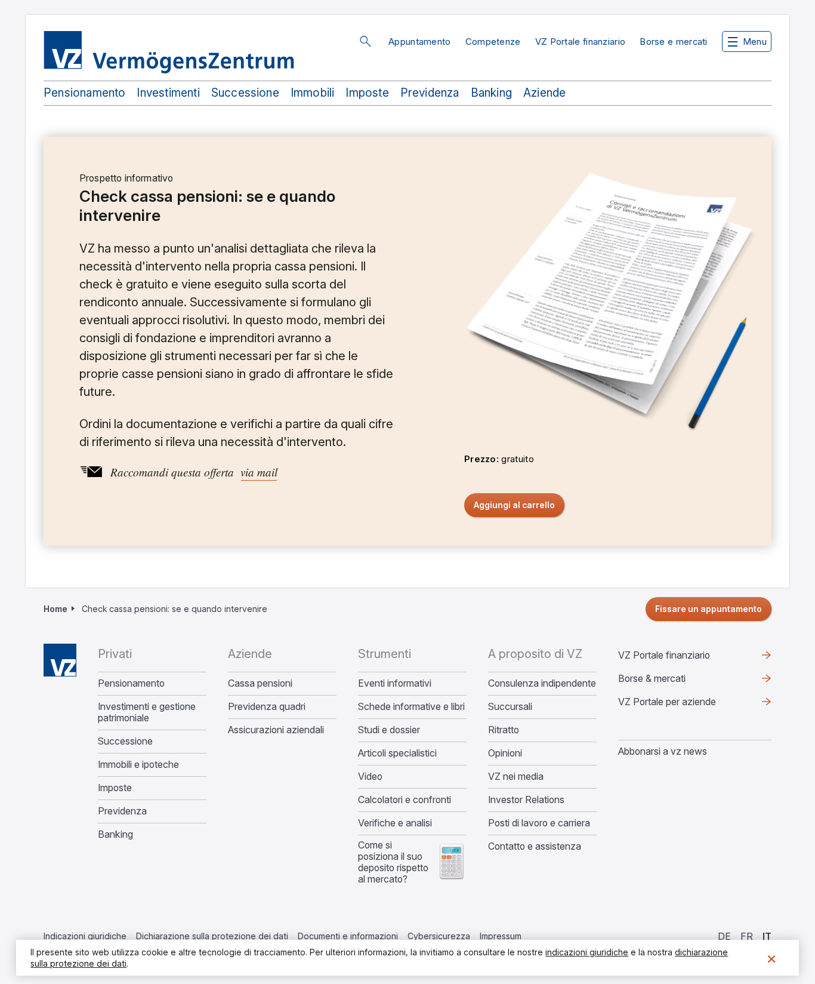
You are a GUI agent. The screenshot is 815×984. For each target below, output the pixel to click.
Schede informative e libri (411, 706)
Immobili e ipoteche (138, 764)
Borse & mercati (652, 678)
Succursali (510, 706)
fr (746, 936)
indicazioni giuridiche (586, 952)
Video (370, 776)
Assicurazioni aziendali (276, 730)
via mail (258, 472)
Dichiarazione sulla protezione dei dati (212, 936)
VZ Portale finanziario (580, 41)
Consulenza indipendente (542, 683)
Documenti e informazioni (348, 936)
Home (55, 609)
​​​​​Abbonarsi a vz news (662, 751)
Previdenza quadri (266, 706)
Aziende (544, 93)
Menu (755, 41)
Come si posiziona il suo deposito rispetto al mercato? (393, 862)
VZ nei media (516, 776)
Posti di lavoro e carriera (539, 823)
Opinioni (505, 753)
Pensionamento (84, 93)
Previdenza (429, 93)
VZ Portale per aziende (686, 705)
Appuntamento (419, 41)
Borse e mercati (674, 41)
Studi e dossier (389, 730)
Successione (245, 93)
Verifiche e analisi (395, 823)
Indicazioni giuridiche (85, 936)
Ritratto (503, 730)
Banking (491, 93)
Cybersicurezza (438, 936)
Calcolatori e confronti (404, 799)
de (724, 936)
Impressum (500, 936)
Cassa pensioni (260, 683)
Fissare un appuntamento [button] (708, 609)
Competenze (493, 41)
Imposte (366, 93)
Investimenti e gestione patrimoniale (147, 712)
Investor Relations (526, 799)
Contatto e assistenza (534, 846)
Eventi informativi (394, 683)
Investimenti (168, 93)
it (766, 936)
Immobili (313, 93)
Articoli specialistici (397, 753)
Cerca (365, 41)
